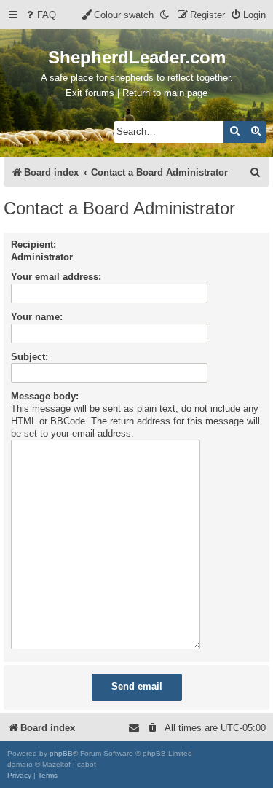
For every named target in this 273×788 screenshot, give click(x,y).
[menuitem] (40, 15)
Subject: (29, 356)
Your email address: (56, 276)
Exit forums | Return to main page (136, 92)
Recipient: (33, 244)
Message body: (45, 396)
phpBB (61, 753)
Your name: (37, 316)
